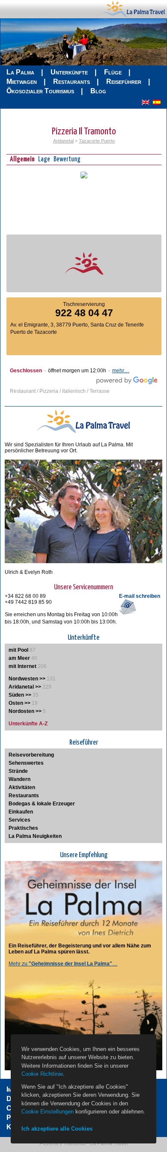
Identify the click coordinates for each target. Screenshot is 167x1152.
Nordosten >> (25, 711)
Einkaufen (21, 812)
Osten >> (19, 703)
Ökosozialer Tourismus (40, 91)
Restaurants (71, 81)
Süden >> (20, 695)
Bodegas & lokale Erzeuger (42, 804)
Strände (18, 771)
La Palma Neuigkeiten (35, 836)
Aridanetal (63, 140)
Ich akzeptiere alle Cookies (56, 1128)
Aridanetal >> (25, 687)
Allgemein (22, 159)
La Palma (20, 72)
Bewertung (67, 159)
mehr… (120, 371)
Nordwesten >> (27, 679)
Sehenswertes (26, 763)
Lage (44, 159)
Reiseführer (123, 81)
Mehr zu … (63, 964)
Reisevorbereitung (31, 755)
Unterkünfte (69, 72)
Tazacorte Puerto (97, 140)
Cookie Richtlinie (42, 1074)
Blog (98, 91)
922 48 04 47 (84, 312)
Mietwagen (21, 81)
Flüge (113, 72)
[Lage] (84, 177)
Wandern (19, 779)
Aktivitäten (22, 787)
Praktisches (23, 828)
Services (19, 820)
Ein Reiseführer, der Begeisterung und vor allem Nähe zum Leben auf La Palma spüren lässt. (80, 949)
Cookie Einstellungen (47, 1111)
